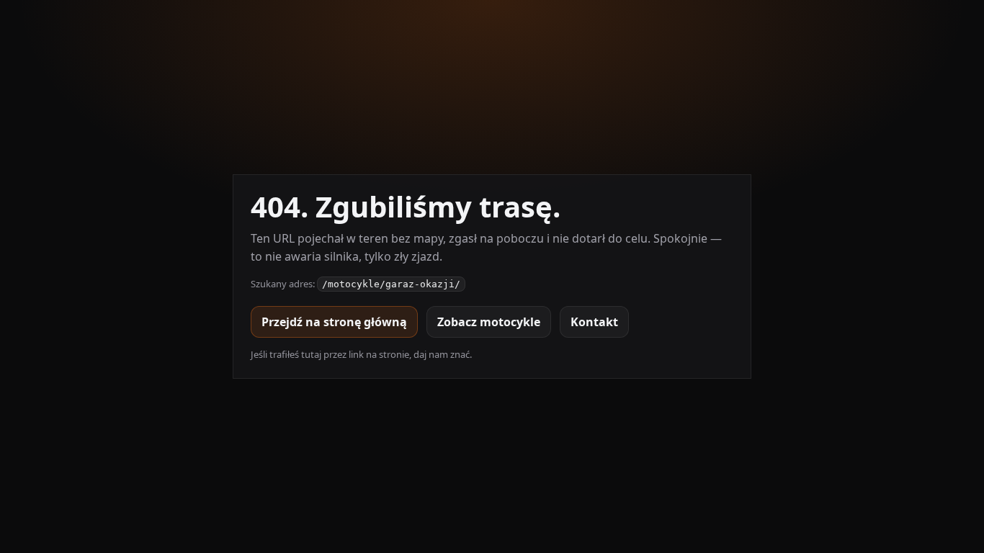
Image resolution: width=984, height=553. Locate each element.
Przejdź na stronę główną (334, 322)
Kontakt (594, 322)
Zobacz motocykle (488, 322)
